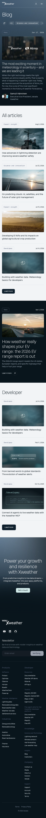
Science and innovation (27, 23)
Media (27, 770)
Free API (27, 723)
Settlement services (9, 714)
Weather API (29, 718)
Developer (8, 248)
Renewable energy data (10, 705)
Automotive (6, 735)
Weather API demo (31, 679)
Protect (4, 676)
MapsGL (27, 720)
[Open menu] (41, 4)
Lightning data (7, 702)
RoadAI (4, 687)
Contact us (28, 767)
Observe (5, 681)
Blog (26, 754)
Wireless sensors (30, 740)
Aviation (5, 732)
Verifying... (37, 653)
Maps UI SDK (29, 699)
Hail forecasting (30, 743)
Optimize (5, 679)
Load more (8, 291)
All (11, 23)
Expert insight (10, 124)
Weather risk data (8, 711)
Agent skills (28, 702)
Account (27, 790)
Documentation (30, 676)
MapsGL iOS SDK (30, 693)
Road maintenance (8, 738)
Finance (5, 744)
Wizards (27, 681)
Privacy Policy (26, 807)
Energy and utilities (8, 724)
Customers (28, 757)
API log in (28, 685)
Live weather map (31, 745)
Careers (27, 776)
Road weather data (8, 708)
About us (28, 773)
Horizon (4, 685)
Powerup (5, 693)
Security (27, 793)
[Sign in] (36, 4)
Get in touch (23, 590)
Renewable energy (8, 727)
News (6, 32)
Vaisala (27, 779)
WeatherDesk (7, 690)
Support (27, 787)
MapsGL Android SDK (32, 696)
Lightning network (31, 737)
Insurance (5, 747)
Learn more (7, 373)
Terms (27, 796)
